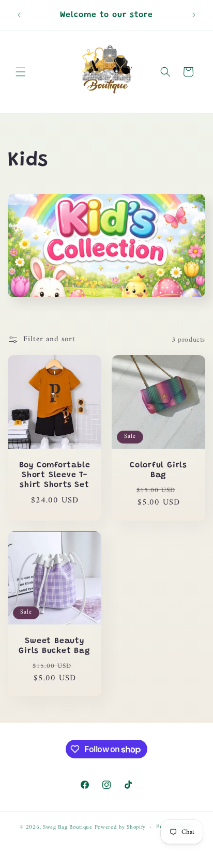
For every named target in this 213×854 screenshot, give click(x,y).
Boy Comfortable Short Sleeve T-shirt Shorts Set (54, 475)
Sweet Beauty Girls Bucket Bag (54, 646)
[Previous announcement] (19, 15)
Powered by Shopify (120, 827)
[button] (20, 71)
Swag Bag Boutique (68, 827)
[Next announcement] (193, 15)
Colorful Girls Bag (158, 470)
